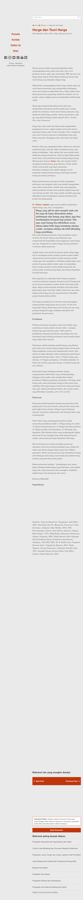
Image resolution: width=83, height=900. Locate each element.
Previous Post (71, 781)
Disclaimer (18, 63)
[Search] (78, 17)
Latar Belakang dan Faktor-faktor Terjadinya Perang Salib (54, 861)
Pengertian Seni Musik (41, 874)
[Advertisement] (56, 50)
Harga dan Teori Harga (49, 29)
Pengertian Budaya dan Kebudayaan (46, 880)
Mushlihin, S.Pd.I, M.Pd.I (45, 33)
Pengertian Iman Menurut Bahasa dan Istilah (49, 887)
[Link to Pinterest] (18, 58)
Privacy (11, 63)
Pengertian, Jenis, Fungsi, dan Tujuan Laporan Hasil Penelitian (56, 855)
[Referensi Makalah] (15, 15)
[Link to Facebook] (6, 58)
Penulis (16, 34)
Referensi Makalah (18, 65)
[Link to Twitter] (14, 58)
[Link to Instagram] (10, 58)
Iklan (15, 50)
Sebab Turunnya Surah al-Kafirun (45, 892)
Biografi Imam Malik (40, 867)
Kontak (16, 39)
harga (53, 161)
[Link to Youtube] (22, 58)
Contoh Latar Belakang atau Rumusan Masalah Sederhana (55, 848)
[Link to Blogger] (25, 58)
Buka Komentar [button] (56, 830)
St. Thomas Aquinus (40, 204)
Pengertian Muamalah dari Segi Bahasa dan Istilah (51, 842)
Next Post (40, 781)
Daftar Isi (16, 45)
